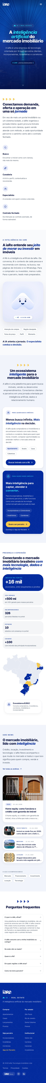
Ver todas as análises (11, 769)
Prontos (5, 1026)
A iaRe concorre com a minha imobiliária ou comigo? (21, 941)
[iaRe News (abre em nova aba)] (9, 1074)
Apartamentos (8, 1014)
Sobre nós (28, 1038)
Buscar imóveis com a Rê (19, 462)
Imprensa (28, 1046)
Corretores (6, 1046)
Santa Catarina (30, 1022)
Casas (5, 1018)
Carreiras (28, 1042)
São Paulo (28, 1014)
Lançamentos (8, 1022)
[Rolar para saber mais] (23, 85)
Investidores (29, 1050)
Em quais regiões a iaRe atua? (16, 963)
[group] (23, 708)
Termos (5, 1068)
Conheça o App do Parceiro (16, 530)
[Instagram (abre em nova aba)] (19, 1074)
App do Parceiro (9, 1050)
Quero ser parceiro (16, 524)
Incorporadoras (8, 1038)
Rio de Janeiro (30, 1018)
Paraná (27, 1026)
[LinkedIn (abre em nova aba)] (24, 1074)
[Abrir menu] (40, 4)
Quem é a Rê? (10, 956)
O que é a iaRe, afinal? (13, 917)
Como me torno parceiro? (14, 971)
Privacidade (15, 1068)
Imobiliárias (7, 1042)
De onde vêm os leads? (13, 949)
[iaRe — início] (6, 4)
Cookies (25, 1068)
